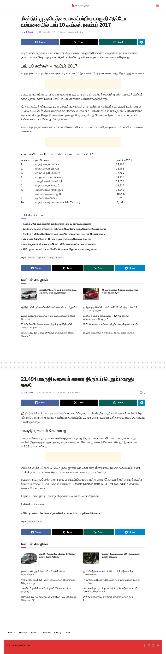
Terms (67, 632)
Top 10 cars (56, 258)
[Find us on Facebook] (144, 645)
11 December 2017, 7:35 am (52, 32)
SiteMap (23, 632)
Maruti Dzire (34, 522)
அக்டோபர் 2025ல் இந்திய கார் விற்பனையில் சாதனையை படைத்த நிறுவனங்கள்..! (64, 233)
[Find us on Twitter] (149, 645)
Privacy (57, 632)
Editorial (47, 632)
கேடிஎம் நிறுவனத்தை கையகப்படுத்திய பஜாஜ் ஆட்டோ (108, 332)
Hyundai (42, 258)
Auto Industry (76, 32)
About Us (11, 632)
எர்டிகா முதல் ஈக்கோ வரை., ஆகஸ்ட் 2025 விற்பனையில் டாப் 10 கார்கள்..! (60, 244)
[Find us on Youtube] (158, 645)
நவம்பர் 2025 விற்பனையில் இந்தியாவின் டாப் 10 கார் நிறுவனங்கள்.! (57, 223)
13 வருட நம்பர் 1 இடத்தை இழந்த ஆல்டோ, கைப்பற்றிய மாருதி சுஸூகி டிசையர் (62, 513)
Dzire (31, 258)
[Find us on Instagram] (153, 645)
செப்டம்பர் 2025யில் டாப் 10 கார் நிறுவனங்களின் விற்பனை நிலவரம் (57, 239)
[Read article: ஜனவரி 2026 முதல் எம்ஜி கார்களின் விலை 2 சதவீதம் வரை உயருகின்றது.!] (29, 294)
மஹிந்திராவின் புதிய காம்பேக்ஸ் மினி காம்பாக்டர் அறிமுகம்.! (49, 307)
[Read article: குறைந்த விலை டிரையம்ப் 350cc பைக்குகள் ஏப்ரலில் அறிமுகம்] (91, 558)
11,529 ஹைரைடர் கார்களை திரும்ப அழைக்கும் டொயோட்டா (111, 324)
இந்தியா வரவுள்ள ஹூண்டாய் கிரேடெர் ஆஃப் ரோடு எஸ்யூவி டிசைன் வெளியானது (64, 228)
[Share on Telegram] (141, 42)
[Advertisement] (83, 84)
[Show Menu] (157, 5)
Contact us (35, 632)
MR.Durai (28, 32)
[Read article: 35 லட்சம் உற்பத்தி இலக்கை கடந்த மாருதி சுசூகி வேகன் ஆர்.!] (91, 294)
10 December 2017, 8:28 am (52, 392)
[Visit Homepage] (81, 5)
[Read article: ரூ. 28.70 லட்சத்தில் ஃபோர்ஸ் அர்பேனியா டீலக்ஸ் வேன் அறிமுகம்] (29, 558)
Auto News (74, 392)
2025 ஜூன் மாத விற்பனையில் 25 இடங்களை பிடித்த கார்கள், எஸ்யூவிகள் (60, 249)
